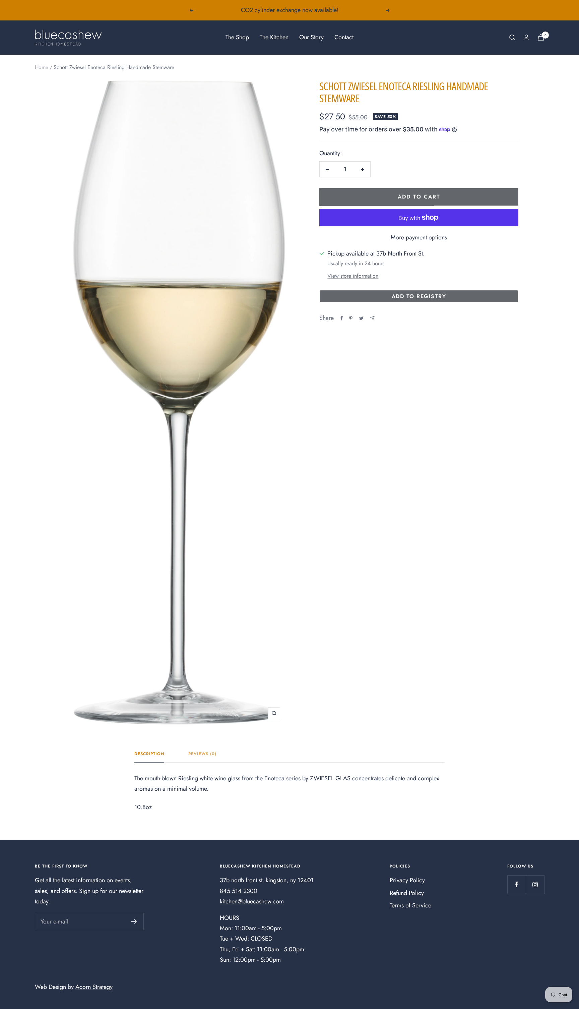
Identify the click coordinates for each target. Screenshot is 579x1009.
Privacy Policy (407, 880)
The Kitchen (274, 37)
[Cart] (540, 37)
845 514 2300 (238, 891)
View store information (352, 276)
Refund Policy (407, 893)
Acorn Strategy (94, 987)
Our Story (311, 37)
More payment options (419, 237)
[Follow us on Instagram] (535, 884)
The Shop (237, 37)
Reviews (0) (202, 754)
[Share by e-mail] (372, 318)
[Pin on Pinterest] (350, 318)
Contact (343, 37)
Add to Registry (419, 296)
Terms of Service (410, 905)
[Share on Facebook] (341, 318)
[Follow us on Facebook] (516, 884)
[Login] (526, 37)
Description (149, 754)
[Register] (134, 921)
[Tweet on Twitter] (361, 318)
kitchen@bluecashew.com (252, 901)
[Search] (512, 38)
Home (41, 67)
